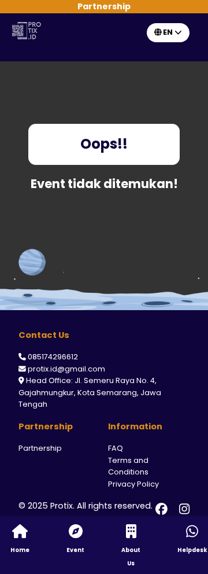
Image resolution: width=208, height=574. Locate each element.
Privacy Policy (133, 484)
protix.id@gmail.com (66, 369)
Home (19, 550)
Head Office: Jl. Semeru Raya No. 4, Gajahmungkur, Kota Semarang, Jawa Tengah (89, 392)
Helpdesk (192, 550)
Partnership (40, 448)
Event (75, 550)
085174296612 (53, 357)
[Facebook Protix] (161, 509)
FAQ (115, 448)
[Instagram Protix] (184, 509)
